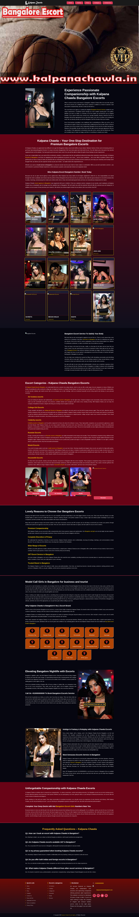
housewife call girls (59, 464)
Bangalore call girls (90, 531)
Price (87, 2)
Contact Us (108, 2)
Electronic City (32, 635)
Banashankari (62, 635)
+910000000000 (99, 883)
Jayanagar (107, 635)
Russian (51, 898)
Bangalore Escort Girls (65, 806)
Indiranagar (32, 646)
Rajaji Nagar (106, 646)
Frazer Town (54, 657)
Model (50, 895)
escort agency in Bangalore (43, 183)
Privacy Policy (30, 905)
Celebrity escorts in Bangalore (36, 423)
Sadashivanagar (77, 646)
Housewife (51, 893)
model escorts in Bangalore (55, 448)
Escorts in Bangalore (31, 157)
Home (70, 2)
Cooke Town (69, 657)
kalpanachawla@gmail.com (104, 890)
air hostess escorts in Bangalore (61, 399)
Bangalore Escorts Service (98, 109)
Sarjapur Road (47, 635)
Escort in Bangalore (76, 762)
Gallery (79, 2)
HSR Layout (47, 646)
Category (96, 2)
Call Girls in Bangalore (89, 339)
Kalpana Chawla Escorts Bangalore (36, 387)
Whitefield (91, 635)
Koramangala (62, 646)
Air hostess (51, 886)
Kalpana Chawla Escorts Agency (69, 915)
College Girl (51, 890)
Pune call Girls (30, 898)
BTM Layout (84, 657)
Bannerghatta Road (92, 646)
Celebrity (51, 888)
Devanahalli (77, 635)
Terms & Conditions (31, 903)
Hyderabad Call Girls (31, 900)
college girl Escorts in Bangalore (53, 410)
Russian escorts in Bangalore (54, 435)
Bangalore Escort (72, 350)
